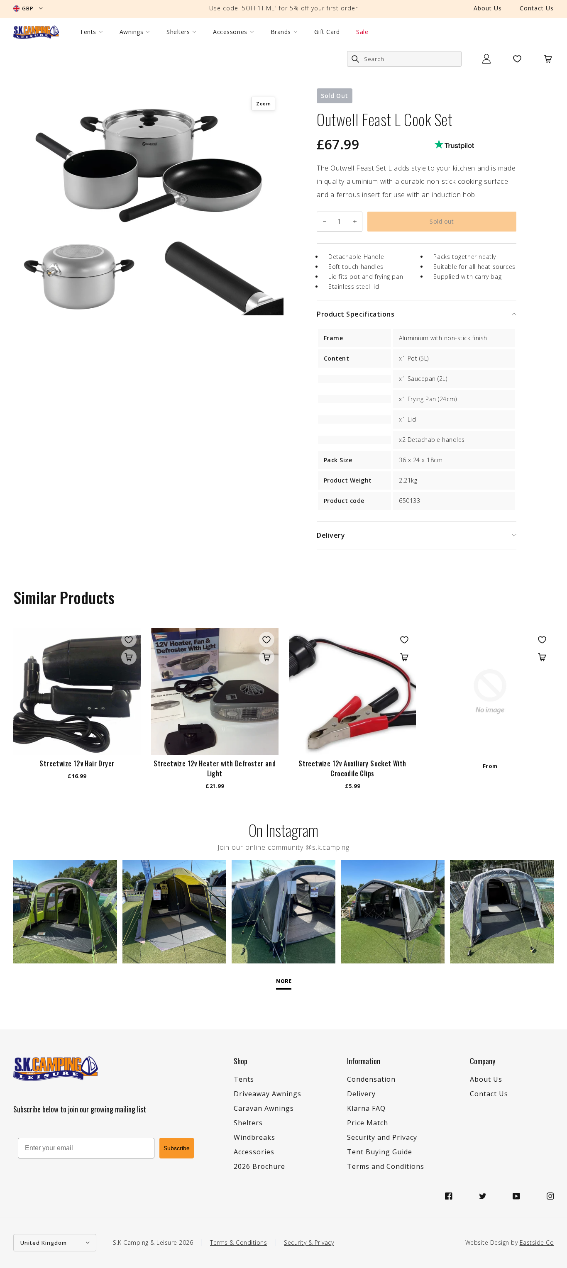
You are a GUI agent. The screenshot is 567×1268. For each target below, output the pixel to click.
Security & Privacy (309, 1242)
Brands (281, 32)
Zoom (263, 103)
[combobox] (404, 58)
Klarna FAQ (366, 1108)
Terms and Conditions (385, 1166)
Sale (362, 32)
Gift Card (327, 32)
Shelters (178, 32)
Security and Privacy (382, 1137)
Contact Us (537, 8)
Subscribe (177, 1148)
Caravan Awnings (264, 1108)
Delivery (361, 1093)
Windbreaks (254, 1137)
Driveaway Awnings (267, 1093)
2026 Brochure (259, 1166)
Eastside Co (537, 1242)
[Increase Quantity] (354, 221)
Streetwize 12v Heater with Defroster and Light (215, 768)
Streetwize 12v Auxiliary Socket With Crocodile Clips (352, 768)
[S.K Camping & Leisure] (36, 32)
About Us (488, 8)
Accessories (230, 32)
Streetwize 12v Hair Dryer (76, 763)
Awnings (132, 32)
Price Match (367, 1122)
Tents (88, 32)
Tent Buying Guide (379, 1151)
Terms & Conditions (238, 1242)
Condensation (371, 1079)
